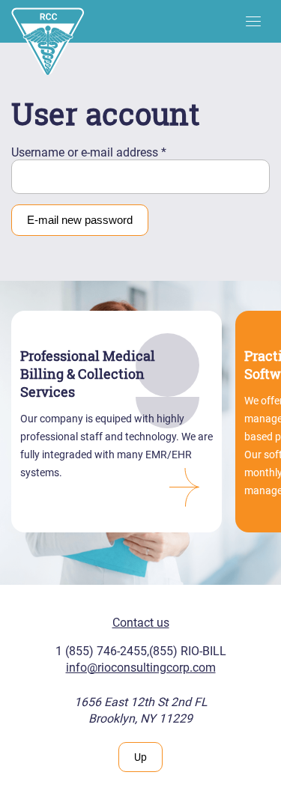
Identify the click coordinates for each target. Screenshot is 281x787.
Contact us (140, 623)
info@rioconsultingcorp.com (141, 667)
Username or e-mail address (88, 152)
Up (140, 757)
